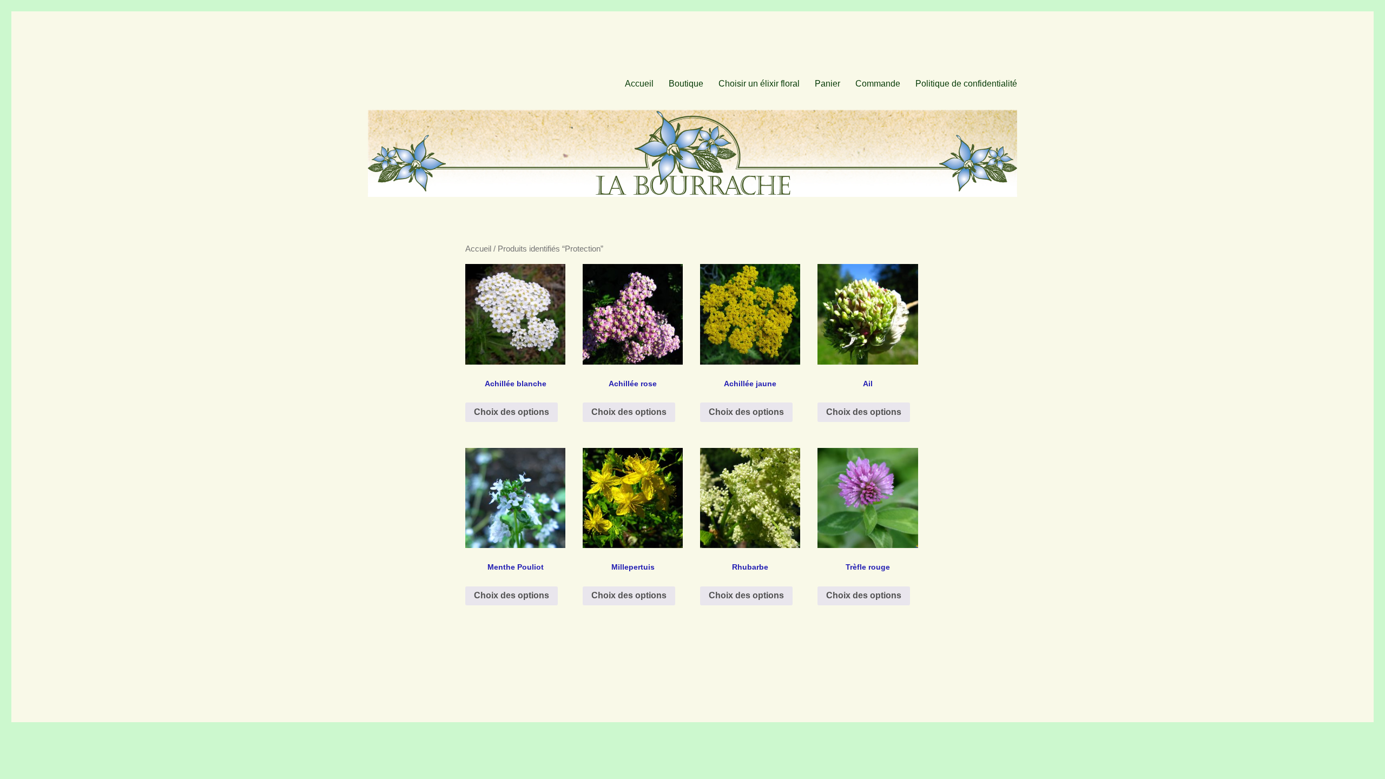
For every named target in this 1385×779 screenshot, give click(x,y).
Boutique (686, 83)
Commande (877, 83)
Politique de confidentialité (966, 83)
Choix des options (511, 412)
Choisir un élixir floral (759, 83)
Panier (827, 83)
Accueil (639, 83)
